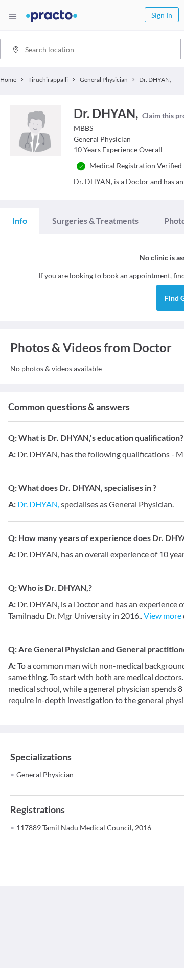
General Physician (45, 774)
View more (162, 615)
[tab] (19, 221)
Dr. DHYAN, (38, 504)
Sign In (161, 15)
